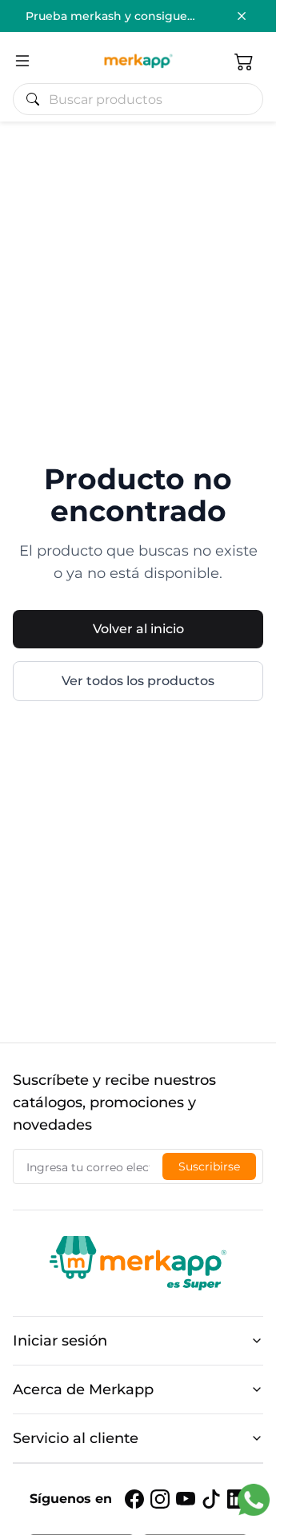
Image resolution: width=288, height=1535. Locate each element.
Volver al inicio (138, 628)
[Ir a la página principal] (138, 61)
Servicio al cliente (75, 1438)
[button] (244, 61)
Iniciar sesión (60, 1341)
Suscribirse (209, 1166)
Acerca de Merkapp (83, 1389)
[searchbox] (144, 99)
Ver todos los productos (138, 680)
